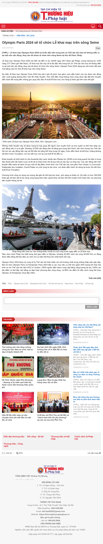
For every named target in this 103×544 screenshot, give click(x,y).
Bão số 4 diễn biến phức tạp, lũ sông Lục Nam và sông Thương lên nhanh (86, 374)
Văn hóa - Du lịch (25, 35)
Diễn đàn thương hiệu (14, 436)
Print (98, 48)
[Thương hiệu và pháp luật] (50, 470)
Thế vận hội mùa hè (55, 284)
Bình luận (92, 307)
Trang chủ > (8, 35)
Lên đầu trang (93, 453)
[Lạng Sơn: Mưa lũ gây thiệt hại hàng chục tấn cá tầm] (53, 367)
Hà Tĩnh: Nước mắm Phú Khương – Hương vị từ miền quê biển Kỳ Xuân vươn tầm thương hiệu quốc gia (17, 383)
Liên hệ (9, 453)
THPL (10, 284)
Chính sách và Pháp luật (83, 437)
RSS (21, 453)
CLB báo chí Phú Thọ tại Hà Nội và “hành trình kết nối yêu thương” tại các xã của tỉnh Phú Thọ (53, 417)
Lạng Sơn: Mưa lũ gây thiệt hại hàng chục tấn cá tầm (51, 381)
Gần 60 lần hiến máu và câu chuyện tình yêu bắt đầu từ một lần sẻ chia (16, 417)
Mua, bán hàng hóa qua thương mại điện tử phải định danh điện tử (86, 399)
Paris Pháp (79, 284)
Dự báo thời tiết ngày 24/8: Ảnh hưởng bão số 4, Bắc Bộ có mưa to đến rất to (52, 349)
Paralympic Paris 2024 (38, 284)
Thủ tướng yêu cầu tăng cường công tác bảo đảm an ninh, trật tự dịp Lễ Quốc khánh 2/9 (17, 349)
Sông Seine (69, 284)
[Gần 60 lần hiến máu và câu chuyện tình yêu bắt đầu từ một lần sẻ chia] (18, 402)
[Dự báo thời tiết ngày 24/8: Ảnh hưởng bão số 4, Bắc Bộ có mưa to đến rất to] (53, 334)
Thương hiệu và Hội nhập (60, 437)
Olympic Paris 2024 (21, 284)
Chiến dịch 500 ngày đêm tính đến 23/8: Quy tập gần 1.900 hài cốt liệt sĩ (86, 349)
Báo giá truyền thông (50, 517)
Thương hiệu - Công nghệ (13, 445)
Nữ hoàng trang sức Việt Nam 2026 (29, 31)
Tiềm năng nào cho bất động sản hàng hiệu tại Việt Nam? (87, 326)
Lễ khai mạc (89, 284)
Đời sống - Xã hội (35, 436)
